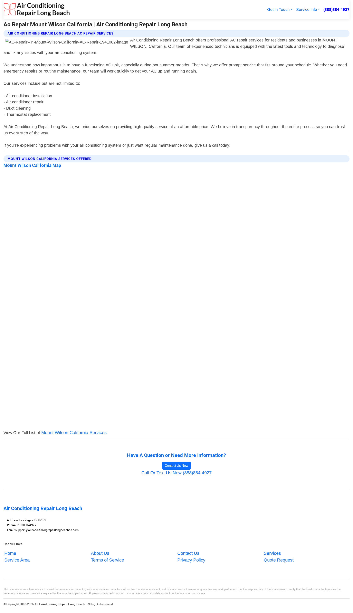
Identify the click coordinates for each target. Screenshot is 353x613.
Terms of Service (107, 560)
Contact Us (188, 553)
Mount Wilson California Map (32, 165)
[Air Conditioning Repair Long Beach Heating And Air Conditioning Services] (36, 9)
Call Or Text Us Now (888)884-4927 (176, 472)
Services (272, 553)
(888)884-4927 (336, 9)
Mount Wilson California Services (74, 432)
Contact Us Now (176, 465)
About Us (100, 553)
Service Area (17, 560)
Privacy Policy (191, 560)
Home (10, 553)
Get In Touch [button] (278, 9)
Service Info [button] (306, 9)
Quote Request (279, 560)
